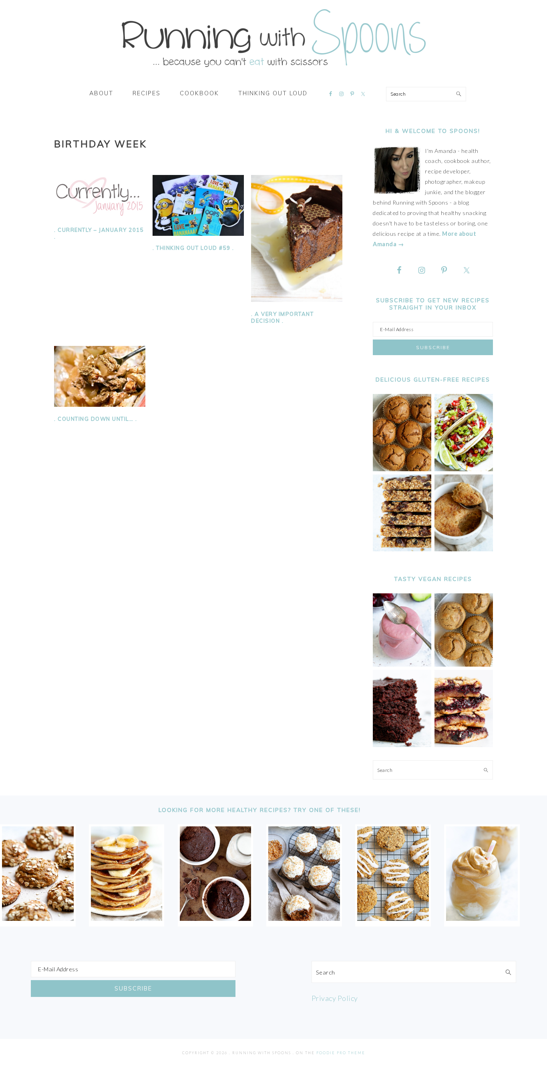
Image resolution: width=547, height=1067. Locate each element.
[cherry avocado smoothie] (402, 664)
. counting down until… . (95, 419)
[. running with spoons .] (273, 69)
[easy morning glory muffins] (402, 469)
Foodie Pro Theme (340, 1053)
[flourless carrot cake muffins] (304, 918)
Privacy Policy (335, 998)
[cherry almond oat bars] (463, 744)
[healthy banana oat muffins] (38, 918)
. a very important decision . (282, 317)
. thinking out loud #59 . (193, 248)
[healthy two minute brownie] (215, 918)
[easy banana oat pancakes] (127, 918)
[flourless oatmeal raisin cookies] (393, 918)
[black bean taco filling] (463, 469)
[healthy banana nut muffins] (463, 664)
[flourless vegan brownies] (402, 744)
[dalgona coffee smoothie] (482, 918)
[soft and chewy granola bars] (402, 549)
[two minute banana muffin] (463, 549)
